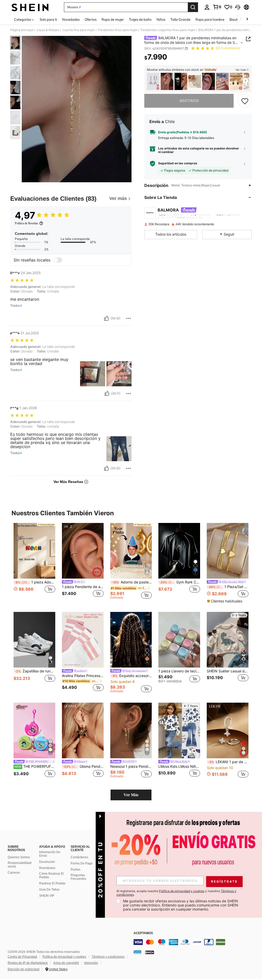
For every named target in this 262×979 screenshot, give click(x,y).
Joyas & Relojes (47, 30)
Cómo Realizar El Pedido (51, 875)
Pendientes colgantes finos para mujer (168, 30)
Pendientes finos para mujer (118, 30)
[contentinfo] (196, 942)
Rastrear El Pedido (52, 883)
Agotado (189, 100)
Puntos (75, 869)
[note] (225, 601)
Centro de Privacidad (22, 956)
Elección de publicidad (23, 969)
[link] (217, 7)
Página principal (21, 30)
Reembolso (47, 868)
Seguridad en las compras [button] (177, 163)
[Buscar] (193, 7)
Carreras (14, 872)
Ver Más (131, 795)
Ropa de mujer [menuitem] (113, 19)
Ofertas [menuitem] (90, 19)
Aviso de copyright (66, 963)
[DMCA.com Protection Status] (149, 952)
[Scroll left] (241, 19)
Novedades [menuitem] (71, 19)
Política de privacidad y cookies (64, 956)
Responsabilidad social (19, 864)
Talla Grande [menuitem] (180, 19)
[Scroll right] (247, 19)
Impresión (91, 963)
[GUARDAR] (245, 101)
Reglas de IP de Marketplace (28, 963)
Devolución (47, 862)
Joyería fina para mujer (78, 30)
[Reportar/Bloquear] (128, 318)
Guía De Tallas (49, 889)
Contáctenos (79, 857)
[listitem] (153, 81)
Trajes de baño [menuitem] (140, 19)
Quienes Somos (19, 857)
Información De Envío (49, 853)
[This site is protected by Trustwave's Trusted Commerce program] (137, 952)
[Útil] (106, 318)
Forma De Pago (82, 863)
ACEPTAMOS (143, 933)
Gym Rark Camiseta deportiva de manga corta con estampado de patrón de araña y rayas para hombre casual (179, 582)
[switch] (57, 260)
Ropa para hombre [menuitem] (209, 19)
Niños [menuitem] (161, 19)
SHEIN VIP (46, 895)
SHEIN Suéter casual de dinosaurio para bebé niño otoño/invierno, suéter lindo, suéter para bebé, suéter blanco (227, 671)
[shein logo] (30, 7)
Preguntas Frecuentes (78, 877)
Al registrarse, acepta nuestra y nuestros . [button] (176, 892)
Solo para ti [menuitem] (48, 19)
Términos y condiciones (108, 956)
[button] (238, 7)
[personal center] (207, 7)
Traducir (16, 305)
